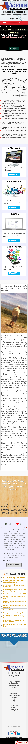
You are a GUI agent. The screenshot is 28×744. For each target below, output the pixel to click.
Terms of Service (14, 711)
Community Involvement (14, 695)
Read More (13, 174)
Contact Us (14, 707)
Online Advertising (14, 685)
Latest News (14, 692)
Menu (4, 23)
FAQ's (14, 701)
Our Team (14, 687)
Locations (14, 697)
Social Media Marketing (14, 683)
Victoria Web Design (18, 739)
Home (14, 680)
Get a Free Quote (14, 705)
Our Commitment (14, 693)
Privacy (14, 713)
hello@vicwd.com (15, 676)
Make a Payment (14, 709)
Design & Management (14, 682)
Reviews (14, 699)
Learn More (15, 48)
